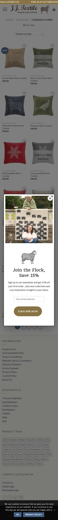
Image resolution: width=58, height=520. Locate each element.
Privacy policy (33, 514)
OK (17, 514)
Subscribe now (28, 311)
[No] (54, 511)
